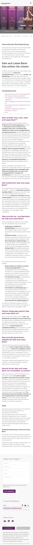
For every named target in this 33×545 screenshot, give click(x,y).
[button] (17, 31)
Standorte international (12, 508)
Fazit (6, 112)
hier (9, 486)
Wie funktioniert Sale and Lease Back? (15, 96)
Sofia (4, 505)
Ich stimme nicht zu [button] (23, 528)
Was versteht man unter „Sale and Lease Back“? (17, 94)
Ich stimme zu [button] (9, 528)
